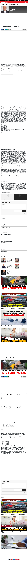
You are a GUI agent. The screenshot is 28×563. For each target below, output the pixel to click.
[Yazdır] (10, 29)
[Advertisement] (14, 20)
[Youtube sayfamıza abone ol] (12, 559)
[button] (23, 29)
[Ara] (24, 2)
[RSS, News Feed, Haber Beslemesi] (19, 559)
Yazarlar (7, 4)
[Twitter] (3, 29)
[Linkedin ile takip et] (14, 559)
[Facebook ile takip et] (8, 559)
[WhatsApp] (7, 29)
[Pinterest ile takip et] (18, 559)
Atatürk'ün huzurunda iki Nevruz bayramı (13, 4)
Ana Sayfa (3, 4)
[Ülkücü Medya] (6, 2)
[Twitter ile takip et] (10, 559)
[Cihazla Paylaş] (8, 29)
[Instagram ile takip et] (16, 559)
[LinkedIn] (6, 29)
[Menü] (26, 2)
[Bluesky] (4, 29)
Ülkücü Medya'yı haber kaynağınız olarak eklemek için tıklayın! (11, 394)
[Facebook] (2, 29)
